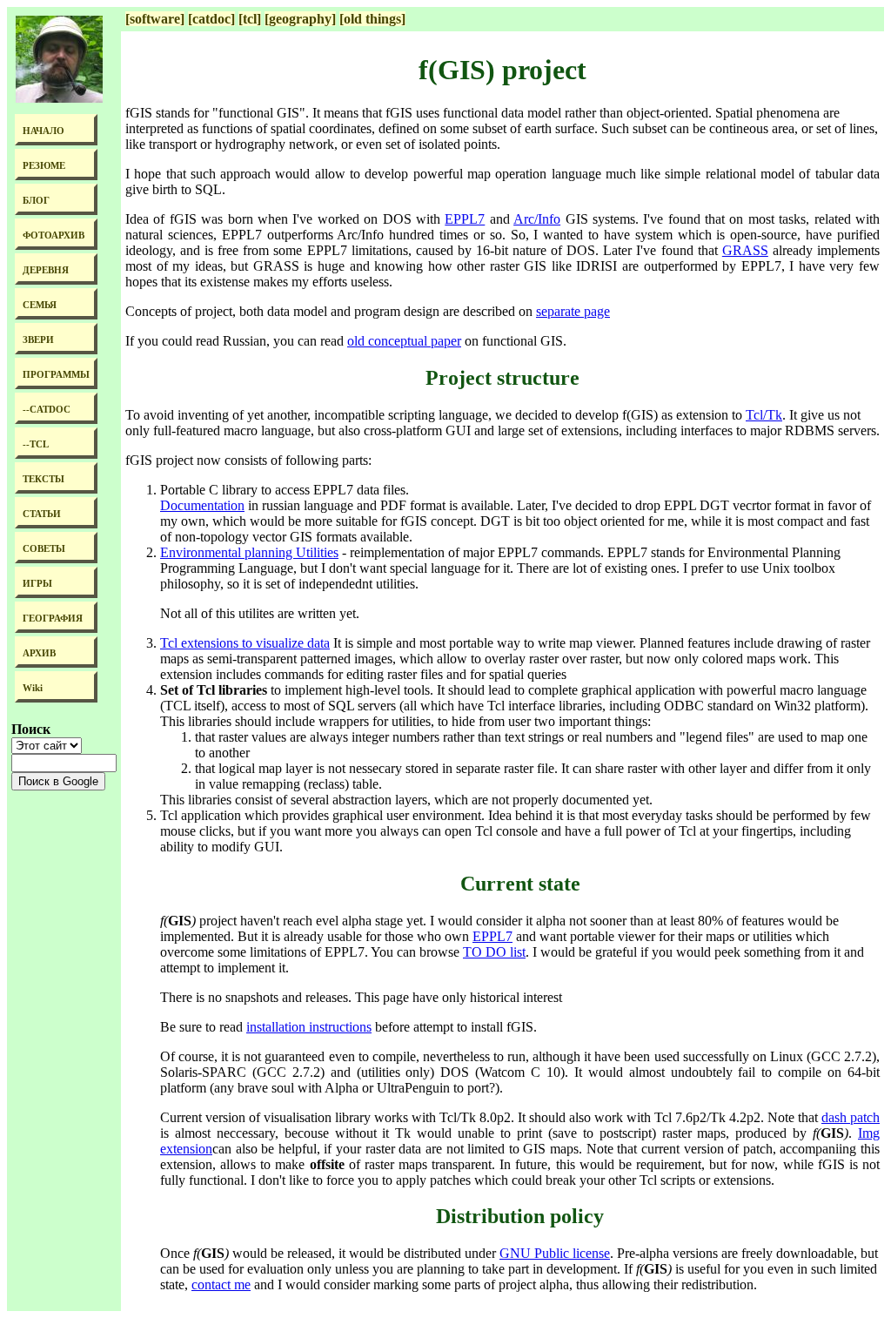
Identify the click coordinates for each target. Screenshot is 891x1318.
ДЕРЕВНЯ (46, 270)
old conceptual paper (404, 340)
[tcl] (249, 18)
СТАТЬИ (42, 514)
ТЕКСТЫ (43, 479)
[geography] (300, 18)
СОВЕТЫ (44, 549)
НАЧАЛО (43, 131)
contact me (221, 1284)
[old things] (372, 18)
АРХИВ (39, 653)
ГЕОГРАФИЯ (53, 618)
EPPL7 (465, 219)
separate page (573, 311)
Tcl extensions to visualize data (245, 642)
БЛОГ (36, 200)
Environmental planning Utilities (249, 552)
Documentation (202, 505)
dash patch (850, 1117)
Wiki (33, 688)
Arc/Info (536, 219)
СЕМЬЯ (40, 305)
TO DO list (494, 952)
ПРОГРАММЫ (56, 375)
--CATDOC (46, 409)
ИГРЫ (37, 583)
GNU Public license (554, 1253)
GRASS (745, 250)
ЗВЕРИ (38, 340)
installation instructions (309, 1026)
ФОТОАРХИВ (53, 235)
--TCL (36, 444)
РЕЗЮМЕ (44, 166)
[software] (154, 18)
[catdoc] (211, 18)
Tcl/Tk (764, 414)
